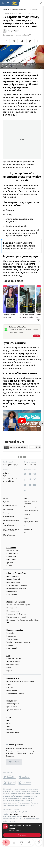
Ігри (25, 533)
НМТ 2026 (9, 687)
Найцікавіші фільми (13, 659)
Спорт (9, 717)
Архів (25, 525)
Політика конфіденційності (9, 524)
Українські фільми (13, 662)
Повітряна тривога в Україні (16, 585)
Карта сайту (28, 529)
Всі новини (11, 548)
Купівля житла (11, 707)
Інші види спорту (12, 732)
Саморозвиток (11, 690)
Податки (9, 645)
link (25, 474)
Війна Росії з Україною (16, 573)
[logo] (14, 3)
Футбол (9, 723)
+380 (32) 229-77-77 (15, 814)
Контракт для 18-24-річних (16, 614)
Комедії (9, 668)
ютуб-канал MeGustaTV (21, 35)
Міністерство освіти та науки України (20, 681)
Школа (8, 684)
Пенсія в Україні (12, 648)
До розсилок (14, 762)
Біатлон (9, 729)
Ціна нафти (10, 633)
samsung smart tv (24, 783)
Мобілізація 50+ (12, 608)
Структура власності (31, 522)
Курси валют (11, 636)
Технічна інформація (31, 510)
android (9, 777)
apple (24, 777)
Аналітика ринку (12, 704)
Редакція (6, 502)
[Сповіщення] (41, 3)
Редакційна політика (10, 505)
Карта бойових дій (13, 579)
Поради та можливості (19, 9)
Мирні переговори (13, 582)
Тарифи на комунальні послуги (18, 642)
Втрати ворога (11, 594)
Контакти (27, 514)
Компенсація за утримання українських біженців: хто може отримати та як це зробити (19, 164)
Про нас (5, 498)
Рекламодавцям (8, 516)
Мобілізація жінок (13, 611)
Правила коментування (32, 507)
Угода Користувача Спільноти (30, 502)
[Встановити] (22, 830)
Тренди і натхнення (13, 710)
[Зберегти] (38, 41)
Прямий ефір (11, 557)
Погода (9, 566)
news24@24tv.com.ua (11, 465)
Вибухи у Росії (11, 591)
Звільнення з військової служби (18, 605)
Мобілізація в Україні (15, 602)
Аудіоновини (11, 563)
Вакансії (26, 518)
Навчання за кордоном (15, 693)
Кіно (8, 656)
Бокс (8, 720)
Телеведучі (6, 513)
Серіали (9, 671)
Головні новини (12, 551)
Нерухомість (11, 701)
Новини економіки (14, 630)
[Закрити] (39, 825)
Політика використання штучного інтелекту (11, 529)
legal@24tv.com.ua (29, 816)
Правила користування (11, 520)
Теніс (8, 726)
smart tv (9, 783)
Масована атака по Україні (16, 588)
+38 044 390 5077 (30, 465)
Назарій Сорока (14, 31)
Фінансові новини (13, 639)
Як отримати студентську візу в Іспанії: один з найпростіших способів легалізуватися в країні (35, 9)
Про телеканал (8, 509)
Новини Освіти (12, 678)
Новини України (12, 554)
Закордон (6, 9)
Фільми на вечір (12, 665)
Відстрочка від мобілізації (16, 617)
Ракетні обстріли (12, 576)
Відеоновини (11, 560)
